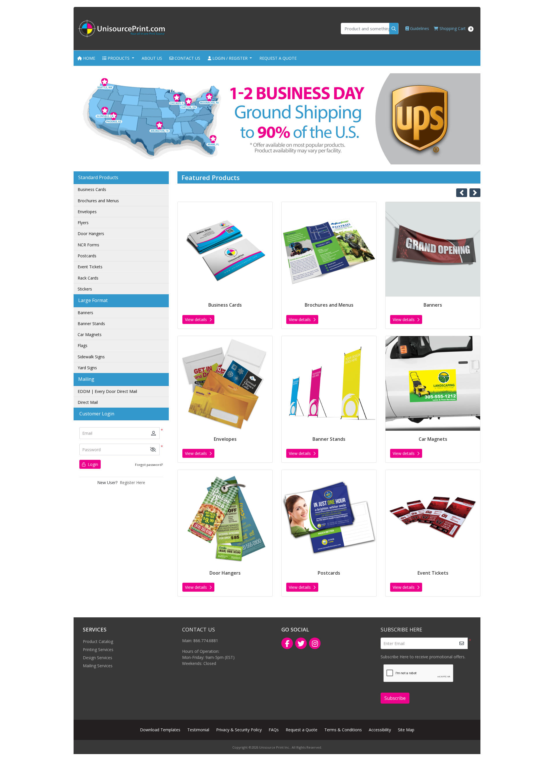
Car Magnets (90, 334)
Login (92, 464)
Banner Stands (91, 323)
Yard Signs (87, 367)
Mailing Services (98, 665)
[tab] (271, 156)
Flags (82, 345)
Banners (85, 312)
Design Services (97, 657)
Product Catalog (98, 641)
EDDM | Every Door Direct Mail (107, 391)
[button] (153, 450)
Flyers (83, 222)
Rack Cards (88, 278)
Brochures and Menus (98, 200)
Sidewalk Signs (91, 356)
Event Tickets (90, 266)
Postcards (87, 255)
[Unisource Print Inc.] (121, 28)
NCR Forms (88, 245)
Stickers (85, 289)
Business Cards (92, 189)
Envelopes (87, 211)
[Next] (474, 192)
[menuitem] (86, 58)
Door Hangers (91, 233)
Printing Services (98, 649)
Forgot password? (149, 464)
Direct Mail (88, 402)
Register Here (132, 482)
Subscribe (395, 698)
